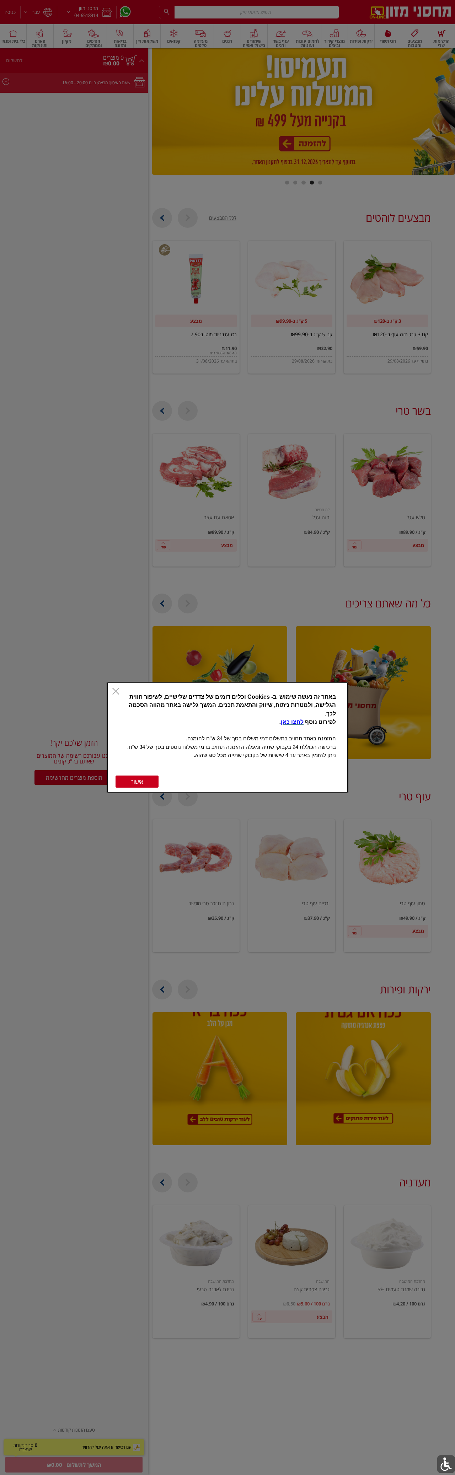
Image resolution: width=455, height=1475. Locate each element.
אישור (137, 781)
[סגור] (115, 691)
